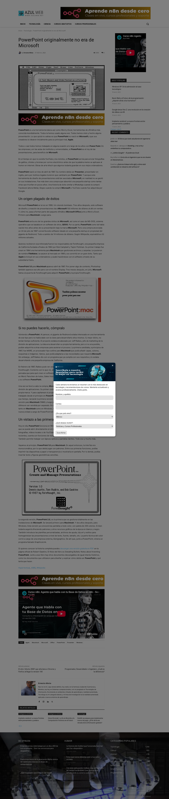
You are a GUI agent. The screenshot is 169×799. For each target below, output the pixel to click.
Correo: (59, 404)
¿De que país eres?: (64, 413)
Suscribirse (61, 433)
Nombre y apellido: (63, 394)
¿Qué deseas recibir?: (64, 423)
